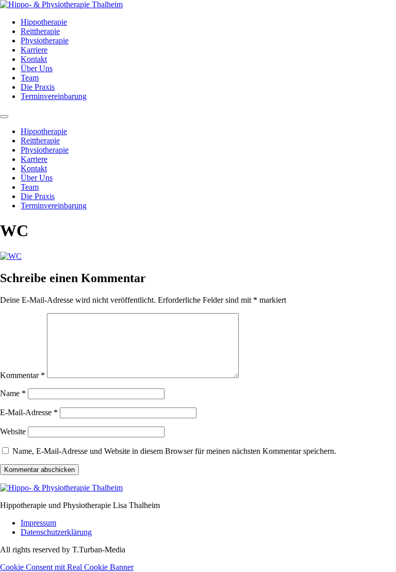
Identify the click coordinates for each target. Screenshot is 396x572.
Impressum (38, 522)
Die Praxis (38, 87)
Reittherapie (40, 31)
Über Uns (37, 68)
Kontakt (34, 59)
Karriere (34, 49)
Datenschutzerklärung (56, 532)
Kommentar (22, 375)
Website (13, 431)
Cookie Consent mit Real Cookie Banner (67, 567)
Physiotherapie (45, 40)
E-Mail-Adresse (29, 412)
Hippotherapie (44, 22)
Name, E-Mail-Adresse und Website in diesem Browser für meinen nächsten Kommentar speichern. (174, 451)
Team (30, 77)
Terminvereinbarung (54, 96)
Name (13, 393)
